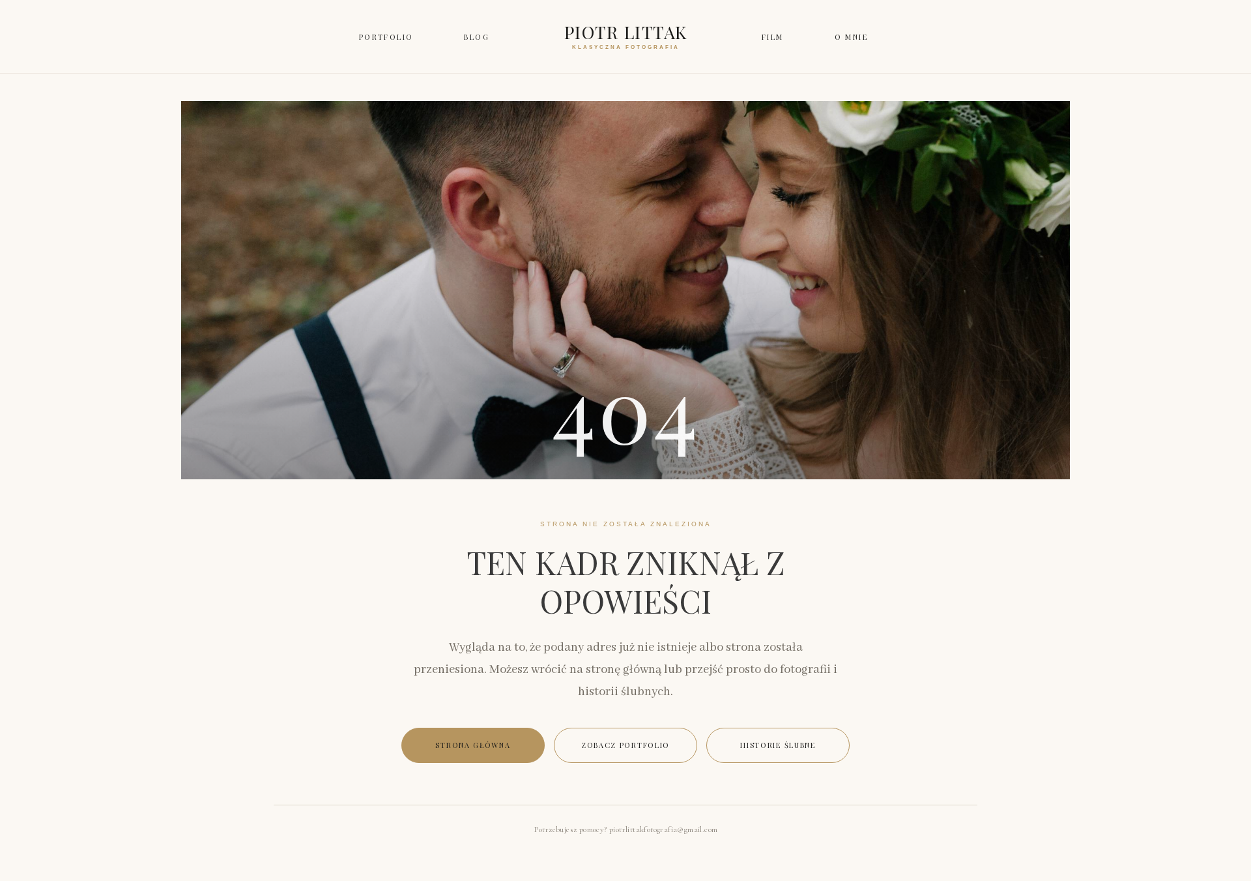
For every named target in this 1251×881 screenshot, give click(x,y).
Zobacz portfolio (625, 745)
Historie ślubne (778, 745)
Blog (476, 36)
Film (773, 36)
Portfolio (386, 36)
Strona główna (472, 745)
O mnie (851, 36)
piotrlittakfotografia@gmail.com (663, 829)
